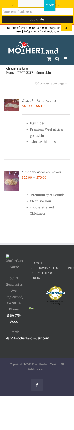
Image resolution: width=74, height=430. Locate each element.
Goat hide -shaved (39, 100)
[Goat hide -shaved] (11, 102)
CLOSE (50, 5)
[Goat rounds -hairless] (11, 174)
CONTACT (45, 268)
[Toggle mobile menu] (66, 59)
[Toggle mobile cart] (49, 59)
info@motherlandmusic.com (41, 31)
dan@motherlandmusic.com (27, 338)
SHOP (59, 268)
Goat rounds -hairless (42, 172)
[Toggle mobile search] (57, 59)
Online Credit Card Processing (55, 303)
